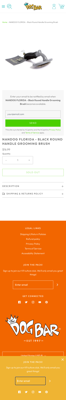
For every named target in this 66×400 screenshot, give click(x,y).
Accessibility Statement (33, 253)
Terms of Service (32, 132)
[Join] (57, 285)
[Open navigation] (3, 6)
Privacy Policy (55, 130)
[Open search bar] (9, 6)
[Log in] (54, 6)
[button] (33, 59)
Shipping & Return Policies (33, 234)
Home (4, 22)
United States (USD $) (32, 355)
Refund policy (33, 239)
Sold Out (33, 172)
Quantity (6, 153)
